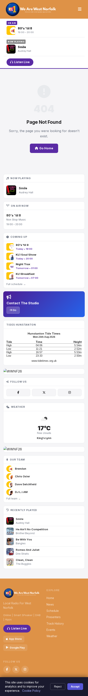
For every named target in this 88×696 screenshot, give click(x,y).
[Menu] (79, 9)
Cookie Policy (31, 690)
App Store (15, 638)
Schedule (52, 610)
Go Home (46, 148)
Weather (51, 636)
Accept (75, 686)
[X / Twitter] (44, 392)
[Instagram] (70, 392)
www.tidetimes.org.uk (44, 360)
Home (50, 598)
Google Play (17, 647)
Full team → (13, 498)
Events (50, 629)
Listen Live (22, 62)
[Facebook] (18, 392)
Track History (55, 623)
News (50, 604)
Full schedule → (16, 284)
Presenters (53, 617)
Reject (58, 686)
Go (14, 310)
